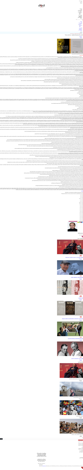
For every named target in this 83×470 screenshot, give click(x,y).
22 (79, 444)
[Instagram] (80, 222)
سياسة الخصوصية (41, 464)
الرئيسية (81, 8)
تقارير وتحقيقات (80, 10)
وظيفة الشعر (70, 221)
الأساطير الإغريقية (75, 221)
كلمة (81, 1)
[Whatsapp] (79, 222)
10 (82, 443)
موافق (82, 467)
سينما (79, 13)
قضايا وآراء (79, 24)
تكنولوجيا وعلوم (80, 17)
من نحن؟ (81, 2)
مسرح (79, 14)
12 (81, 443)
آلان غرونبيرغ (80, 278)
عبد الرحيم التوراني (80, 258)
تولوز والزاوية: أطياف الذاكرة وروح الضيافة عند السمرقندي (75, 338)
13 (80, 443)
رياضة (81, 30)
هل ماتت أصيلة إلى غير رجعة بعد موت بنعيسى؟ (78, 397)
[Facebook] (82, 222)
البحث (82, 437)
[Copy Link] (77, 222)
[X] (81, 222)
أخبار (81, 9)
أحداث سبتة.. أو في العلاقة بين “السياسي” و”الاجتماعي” (77, 434)
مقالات (81, 23)
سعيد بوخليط (80, 36)
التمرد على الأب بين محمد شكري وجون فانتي (77, 358)
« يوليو (82, 447)
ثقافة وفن (80, 12)
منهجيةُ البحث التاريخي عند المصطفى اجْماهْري (77, 277)
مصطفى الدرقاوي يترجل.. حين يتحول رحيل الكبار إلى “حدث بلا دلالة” (74, 257)
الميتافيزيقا (72, 221)
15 (79, 443)
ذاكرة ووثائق (80, 16)
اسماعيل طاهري (80, 398)
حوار (81, 27)
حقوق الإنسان (80, 15)
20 (80, 444)
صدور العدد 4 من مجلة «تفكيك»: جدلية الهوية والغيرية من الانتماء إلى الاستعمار (72, 318)
